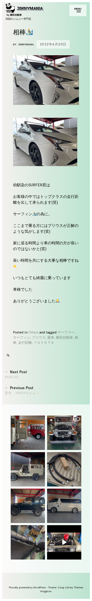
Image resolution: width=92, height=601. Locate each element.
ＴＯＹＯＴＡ (44, 343)
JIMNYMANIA (25, 11)
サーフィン (21, 338)
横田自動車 (64, 338)
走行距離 (25, 343)
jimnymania (26, 44)
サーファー (66, 332)
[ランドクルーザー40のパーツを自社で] (64, 469)
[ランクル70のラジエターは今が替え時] (28, 542)
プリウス (39, 338)
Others (33, 332)
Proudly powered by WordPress (27, 587)
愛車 (50, 338)
